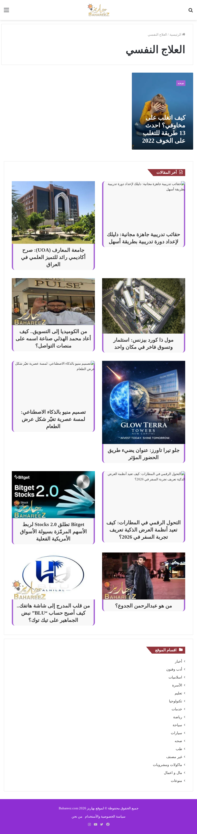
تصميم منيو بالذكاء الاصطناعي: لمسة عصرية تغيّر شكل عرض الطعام (53, 419)
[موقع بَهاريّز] (98, 10)
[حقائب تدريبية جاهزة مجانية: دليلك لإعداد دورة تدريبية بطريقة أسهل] (143, 204)
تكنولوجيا (175, 701)
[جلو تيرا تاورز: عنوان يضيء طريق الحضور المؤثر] (143, 402)
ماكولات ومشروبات (167, 765)
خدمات (177, 709)
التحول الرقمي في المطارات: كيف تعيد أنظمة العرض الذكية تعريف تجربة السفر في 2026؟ (143, 530)
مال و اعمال (173, 773)
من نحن (77, 816)
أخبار (178, 661)
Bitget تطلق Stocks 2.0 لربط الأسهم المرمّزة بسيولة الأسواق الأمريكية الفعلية (53, 531)
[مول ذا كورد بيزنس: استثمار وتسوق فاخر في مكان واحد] (143, 306)
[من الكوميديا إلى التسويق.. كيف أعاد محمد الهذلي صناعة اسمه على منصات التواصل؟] (53, 301)
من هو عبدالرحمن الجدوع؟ (143, 605)
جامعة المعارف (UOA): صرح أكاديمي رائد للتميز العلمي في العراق (53, 257)
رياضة (177, 717)
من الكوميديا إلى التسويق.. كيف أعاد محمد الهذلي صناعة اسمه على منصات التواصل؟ (53, 338)
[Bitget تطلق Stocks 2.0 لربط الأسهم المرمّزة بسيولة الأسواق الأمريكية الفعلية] (53, 494)
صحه (178, 741)
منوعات (176, 781)
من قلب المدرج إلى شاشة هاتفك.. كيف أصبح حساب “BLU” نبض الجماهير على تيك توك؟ (53, 613)
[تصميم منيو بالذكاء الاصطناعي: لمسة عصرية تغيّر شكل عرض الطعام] (53, 383)
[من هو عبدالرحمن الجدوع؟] (143, 575)
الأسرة (177, 685)
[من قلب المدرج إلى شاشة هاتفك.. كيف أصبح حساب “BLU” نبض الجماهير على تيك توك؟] (53, 575)
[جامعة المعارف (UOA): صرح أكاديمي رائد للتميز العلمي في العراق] (53, 212)
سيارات (176, 733)
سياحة (177, 725)
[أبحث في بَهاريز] (190, 12)
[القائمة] (6, 12)
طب (179, 749)
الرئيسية (176, 34)
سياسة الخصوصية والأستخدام (105, 816)
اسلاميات (175, 677)
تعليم (178, 693)
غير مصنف (174, 757)
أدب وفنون (174, 669)
